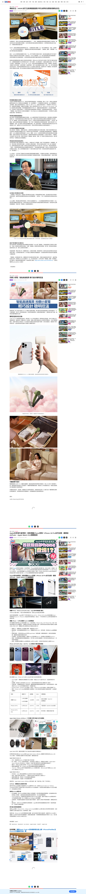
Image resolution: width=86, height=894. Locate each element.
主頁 (10, 6)
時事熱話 (69, 30)
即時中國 (69, 60)
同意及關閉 (72, 891)
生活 (13, 6)
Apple (14, 568)
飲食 (69, 341)
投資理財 (69, 18)
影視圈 (69, 36)
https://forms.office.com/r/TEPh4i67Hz (44, 260)
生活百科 (69, 24)
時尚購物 (16, 6)
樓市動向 (69, 66)
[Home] (7, 1)
